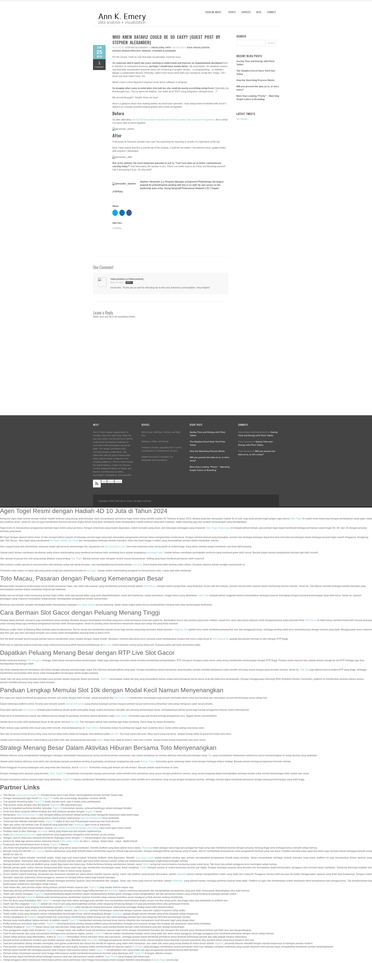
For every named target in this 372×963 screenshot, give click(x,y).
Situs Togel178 (57, 773)
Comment (99, 64)
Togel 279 (39, 801)
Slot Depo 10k (121, 698)
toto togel (91, 570)
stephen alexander (164, 51)
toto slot (107, 645)
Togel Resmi (111, 956)
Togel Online (92, 728)
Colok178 (55, 844)
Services (246, 12)
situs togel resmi (144, 857)
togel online (121, 716)
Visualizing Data (161, 47)
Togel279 (74, 920)
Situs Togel (296, 518)
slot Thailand (30, 710)
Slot (82, 838)
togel (99, 740)
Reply (129, 283)
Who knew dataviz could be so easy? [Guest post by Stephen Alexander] (166, 39)
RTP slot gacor (34, 660)
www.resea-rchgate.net (28, 795)
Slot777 (105, 679)
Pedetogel (78, 824)
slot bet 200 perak (74, 704)
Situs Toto (203, 595)
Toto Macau (150, 586)
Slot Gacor (311, 620)
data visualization (198, 47)
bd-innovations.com (115, 546)
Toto (210, 755)
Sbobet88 (92, 940)
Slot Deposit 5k (220, 639)
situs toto (137, 564)
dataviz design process (126, 51)
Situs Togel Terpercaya (218, 528)
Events (232, 12)
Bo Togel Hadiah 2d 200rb (64, 540)
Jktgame (218, 943)
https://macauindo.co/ (27, 814)
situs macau (38, 851)
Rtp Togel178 (46, 798)
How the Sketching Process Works (255, 80)
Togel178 (68, 779)
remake (146, 51)
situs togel (42, 831)
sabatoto (83, 767)
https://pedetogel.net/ (91, 818)
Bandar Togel (147, 761)
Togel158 (55, 805)
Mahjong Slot (181, 629)
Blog (258, 12)
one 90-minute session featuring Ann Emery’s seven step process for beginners (173, 119)
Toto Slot (304, 669)
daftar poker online (69, 841)
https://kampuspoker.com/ (22, 834)
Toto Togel (76, 558)
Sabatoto (181, 874)
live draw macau (86, 604)
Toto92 (145, 864)
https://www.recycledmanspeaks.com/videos (76, 828)
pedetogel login (155, 552)
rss (97, 483)
